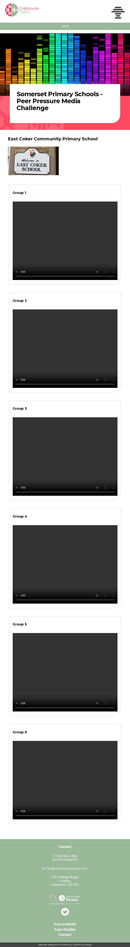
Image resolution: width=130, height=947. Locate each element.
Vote (65, 26)
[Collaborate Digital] (17, 10)
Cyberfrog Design (82, 944)
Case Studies (64, 929)
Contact (64, 935)
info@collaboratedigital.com (67, 868)
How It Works (65, 924)
